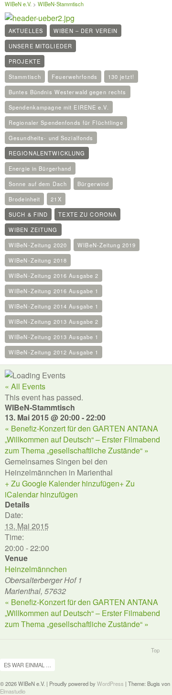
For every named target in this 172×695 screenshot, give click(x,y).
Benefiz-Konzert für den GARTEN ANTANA (81, 428)
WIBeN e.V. (18, 4)
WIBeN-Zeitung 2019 (106, 245)
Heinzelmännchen (36, 568)
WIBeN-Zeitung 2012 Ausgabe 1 (53, 352)
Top (155, 650)
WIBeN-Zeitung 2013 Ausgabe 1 (53, 337)
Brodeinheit (24, 199)
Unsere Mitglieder (40, 46)
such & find (28, 214)
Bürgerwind (93, 184)
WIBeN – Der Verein (86, 30)
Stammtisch (25, 76)
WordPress (110, 683)
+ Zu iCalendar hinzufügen (70, 489)
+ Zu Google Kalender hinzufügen (62, 483)
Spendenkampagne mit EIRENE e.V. (59, 107)
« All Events (25, 386)
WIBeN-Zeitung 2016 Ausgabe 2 (53, 275)
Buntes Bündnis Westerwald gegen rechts (68, 92)
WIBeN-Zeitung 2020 (38, 245)
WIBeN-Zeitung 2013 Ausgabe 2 (53, 321)
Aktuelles (26, 30)
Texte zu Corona (87, 214)
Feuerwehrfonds (74, 76)
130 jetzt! (121, 76)
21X (56, 199)
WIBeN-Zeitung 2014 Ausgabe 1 (53, 306)
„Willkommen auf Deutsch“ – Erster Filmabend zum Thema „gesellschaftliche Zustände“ (82, 445)
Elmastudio (12, 691)
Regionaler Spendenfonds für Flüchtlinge (66, 122)
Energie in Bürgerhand (40, 168)
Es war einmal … (27, 665)
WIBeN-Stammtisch (61, 4)
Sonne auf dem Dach (38, 184)
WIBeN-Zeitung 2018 (38, 260)
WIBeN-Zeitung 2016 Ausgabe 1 (53, 291)
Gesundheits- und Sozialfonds (51, 138)
